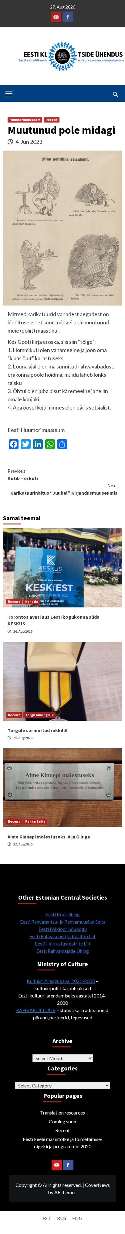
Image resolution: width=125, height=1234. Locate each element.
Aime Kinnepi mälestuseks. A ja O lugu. (50, 837)
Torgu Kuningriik (39, 715)
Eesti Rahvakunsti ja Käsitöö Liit (62, 936)
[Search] (115, 94)
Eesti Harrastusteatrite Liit (62, 943)
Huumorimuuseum (24, 119)
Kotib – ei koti (23, 474)
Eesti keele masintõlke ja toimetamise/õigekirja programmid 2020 (63, 1142)
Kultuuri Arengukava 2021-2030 (61, 981)
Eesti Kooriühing (63, 914)
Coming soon (62, 1121)
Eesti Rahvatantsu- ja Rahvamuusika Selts (62, 922)
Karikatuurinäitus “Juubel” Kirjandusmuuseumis (63, 489)
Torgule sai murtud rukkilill (38, 730)
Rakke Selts (35, 821)
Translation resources (62, 1112)
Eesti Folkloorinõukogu (63, 929)
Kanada (31, 601)
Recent (52, 119)
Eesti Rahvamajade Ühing (62, 951)
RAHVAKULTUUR (36, 1010)
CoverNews (97, 1185)
